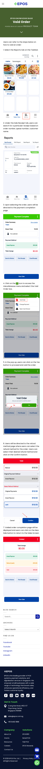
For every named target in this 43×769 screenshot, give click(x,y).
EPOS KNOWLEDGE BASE (21, 18)
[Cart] (37, 756)
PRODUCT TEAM (30, 26)
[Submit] (38, 617)
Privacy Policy (28, 758)
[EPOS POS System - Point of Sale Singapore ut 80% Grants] (20, 3)
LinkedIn (6, 655)
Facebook (7, 642)
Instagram (7, 651)
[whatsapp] (37, 762)
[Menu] (3, 3)
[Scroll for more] (21, 32)
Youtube (6, 646)
